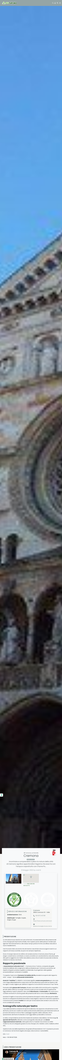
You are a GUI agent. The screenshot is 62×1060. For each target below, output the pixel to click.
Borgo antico (30, 859)
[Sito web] (54, 852)
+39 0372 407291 (40, 916)
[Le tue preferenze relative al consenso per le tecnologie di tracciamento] (1, 795)
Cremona (28, 853)
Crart (8, 1034)
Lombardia (35, 853)
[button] (31, 877)
